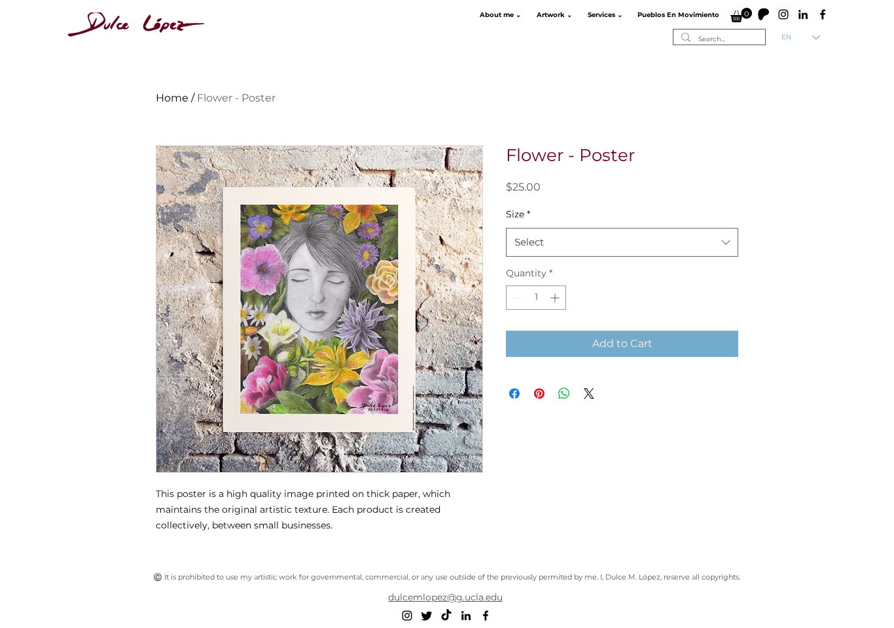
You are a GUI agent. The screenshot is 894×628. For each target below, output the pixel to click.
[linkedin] (803, 14)
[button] (499, 15)
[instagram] (783, 14)
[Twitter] (426, 615)
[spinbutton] (536, 297)
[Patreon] (763, 14)
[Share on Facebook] (514, 393)
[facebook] (822, 14)
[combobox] (622, 242)
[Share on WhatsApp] (564, 393)
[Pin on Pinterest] (539, 393)
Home (172, 98)
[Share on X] (589, 393)
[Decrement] (516, 297)
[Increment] (556, 297)
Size (518, 214)
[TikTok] (446, 615)
